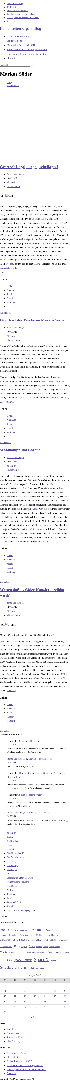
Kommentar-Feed (15, 1037)
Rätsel (9, 898)
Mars (32, 946)
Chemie (10, 845)
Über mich (11, 21)
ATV (54, 929)
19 (25, 1001)
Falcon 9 (24, 939)
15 (55, 996)
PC (17, 953)
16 (65, 996)
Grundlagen (12, 869)
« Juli (33, 1017)
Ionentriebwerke (6, 947)
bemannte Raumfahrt (9, 935)
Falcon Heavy (37, 940)
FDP (46, 940)
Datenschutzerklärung (15, 3)
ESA (15, 939)
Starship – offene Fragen (30, 741)
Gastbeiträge (12, 865)
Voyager (40, 968)
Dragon (54, 935)
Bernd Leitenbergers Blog (20, 28)
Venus (31, 967)
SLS (2, 960)
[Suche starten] (32, 65)
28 (45, 1007)
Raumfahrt (11, 894)
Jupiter (24, 946)
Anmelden (11, 1029)
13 (35, 996)
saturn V (58, 953)
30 (65, 1007)
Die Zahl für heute (15, 857)
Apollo (4, 929)
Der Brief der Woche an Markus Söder (32, 320)
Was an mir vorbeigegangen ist (21, 910)
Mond (45, 947)
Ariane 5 (25, 929)
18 (15, 1001)
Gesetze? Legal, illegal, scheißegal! (29, 167)
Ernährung (11, 861)
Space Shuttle (23, 960)
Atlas (48, 930)
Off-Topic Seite (12, 7)
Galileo (53, 939)
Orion (11, 953)
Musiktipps (12, 886)
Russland (40, 953)
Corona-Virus (44, 935)
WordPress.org (13, 1041)
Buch (22, 935)
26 (25, 1007)
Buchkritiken (12, 841)
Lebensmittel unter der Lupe (20, 878)
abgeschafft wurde (8, 268)
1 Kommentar (13, 470)
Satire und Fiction (15, 902)
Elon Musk (5, 939)
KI (8, 874)
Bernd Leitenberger (15, 174)
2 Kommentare (13, 186)
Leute (35, 509)
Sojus (9, 960)
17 (5, 1001)
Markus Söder (13, 85)
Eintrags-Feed (13, 1033)
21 (45, 1001)
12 (25, 996)
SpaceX (10, 906)
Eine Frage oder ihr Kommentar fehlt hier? (23, 17)
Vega (23, 967)
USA (17, 968)
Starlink (53, 960)
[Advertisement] (35, 126)
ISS (17, 946)
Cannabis (28, 935)
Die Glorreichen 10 (15, 853)
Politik (10, 890)
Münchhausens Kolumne (18, 882)
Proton (22, 953)
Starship (7, 967)
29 (55, 1007)
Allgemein (11, 182)
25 (15, 1007)
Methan (39, 947)
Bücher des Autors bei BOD (17, 10)
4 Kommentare (13, 615)
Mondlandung (54, 947)
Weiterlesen (5, 313)
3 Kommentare (13, 340)
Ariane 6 (38, 930)
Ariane (15, 929)
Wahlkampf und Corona (20, 450)
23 (65, 1001)
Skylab (66, 953)
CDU (36, 935)
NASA (4, 952)
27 (35, 1007)
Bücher (10, 837)
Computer (11, 849)
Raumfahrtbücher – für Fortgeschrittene (22, 14)
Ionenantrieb (62, 940)
